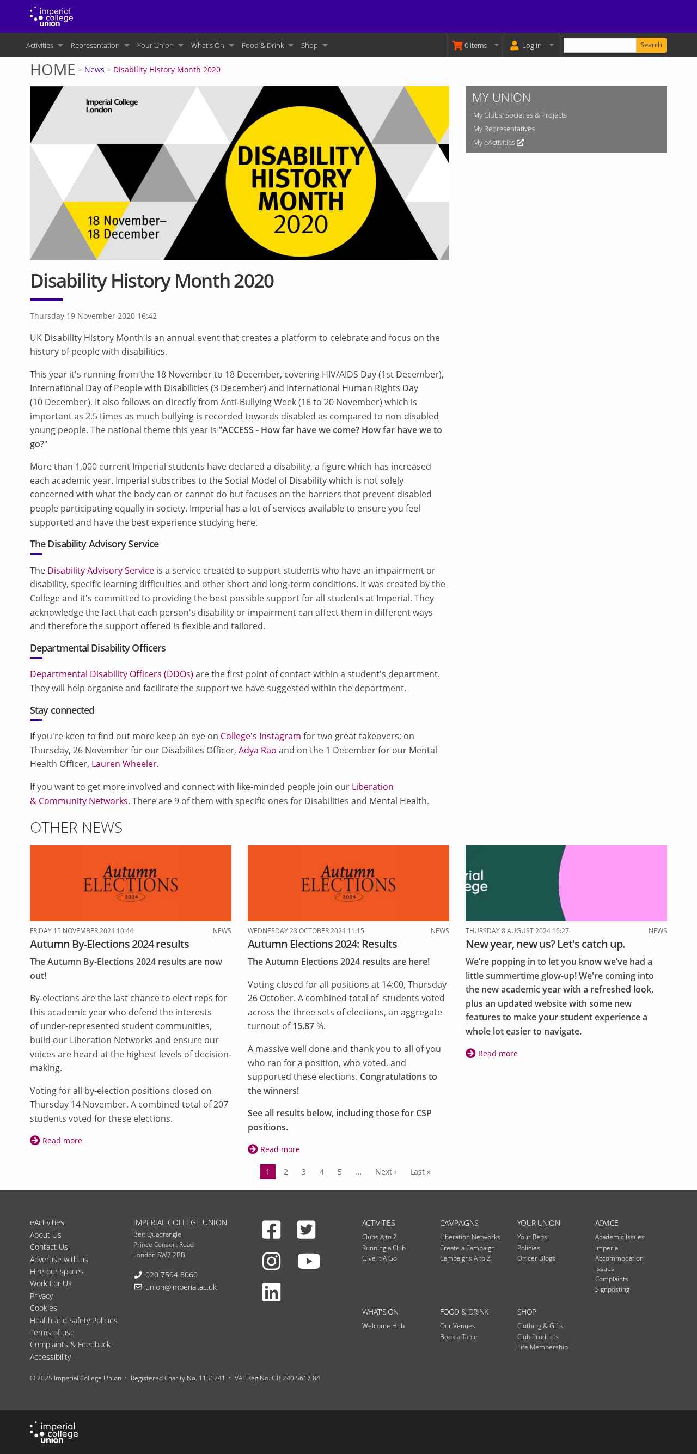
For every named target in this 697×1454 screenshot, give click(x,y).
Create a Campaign (467, 1247)
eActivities (47, 1222)
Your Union (155, 45)
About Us (46, 1235)
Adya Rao (258, 750)
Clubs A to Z (379, 1237)
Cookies (43, 1308)
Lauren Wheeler (124, 764)
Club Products (538, 1336)
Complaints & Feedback (70, 1344)
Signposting (612, 1289)
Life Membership (542, 1347)
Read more (61, 1140)
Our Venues (457, 1325)
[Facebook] (271, 1229)
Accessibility (50, 1357)
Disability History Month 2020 (167, 69)
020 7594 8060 (171, 1274)
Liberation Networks (470, 1237)
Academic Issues (620, 1237)
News (94, 69)
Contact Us (49, 1247)
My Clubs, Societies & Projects (520, 115)
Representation (95, 45)
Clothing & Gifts (540, 1325)
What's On (207, 45)
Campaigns (459, 1223)
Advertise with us (59, 1259)
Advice (607, 1223)
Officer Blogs (536, 1258)
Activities (39, 45)
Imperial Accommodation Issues (619, 1258)
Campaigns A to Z (465, 1258)
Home (53, 69)
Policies (528, 1247)
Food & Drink (263, 45)
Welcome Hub (383, 1325)
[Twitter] (306, 1229)
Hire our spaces (57, 1271)
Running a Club (384, 1247)
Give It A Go (379, 1258)
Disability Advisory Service (102, 543)
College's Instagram (261, 736)
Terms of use (52, 1332)
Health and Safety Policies (74, 1320)
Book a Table (459, 1336)
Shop (309, 45)
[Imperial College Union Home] (51, 15)
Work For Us (51, 1283)
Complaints (611, 1278)
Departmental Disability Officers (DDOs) (111, 674)
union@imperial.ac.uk (181, 1287)
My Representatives (504, 128)
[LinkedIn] (271, 1291)
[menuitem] (44, 45)
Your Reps (532, 1237)
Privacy (41, 1296)
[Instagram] (271, 1260)
